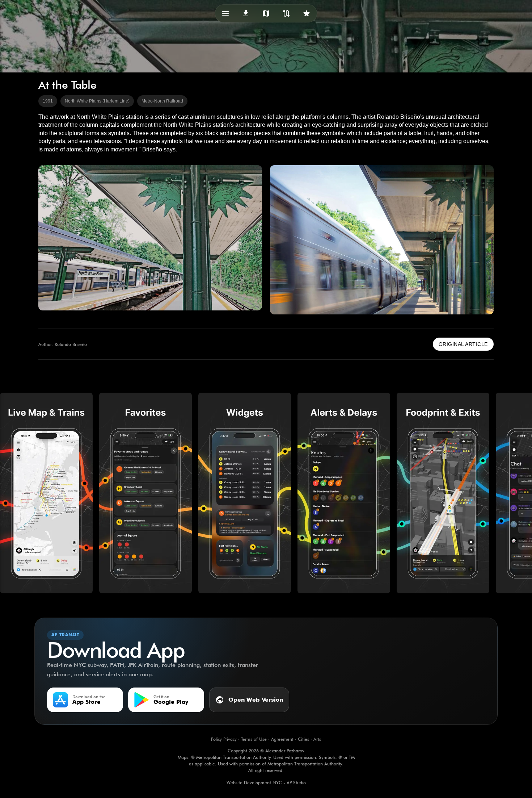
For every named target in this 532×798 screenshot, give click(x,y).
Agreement (282, 739)
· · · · (266, 739)
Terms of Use (254, 739)
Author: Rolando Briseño (62, 344)
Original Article (463, 344)
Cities (303, 739)
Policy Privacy (224, 739)
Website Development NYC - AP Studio (266, 782)
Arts (317, 739)
